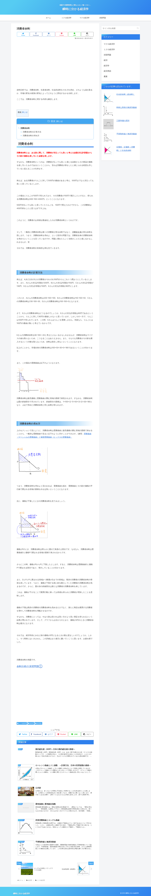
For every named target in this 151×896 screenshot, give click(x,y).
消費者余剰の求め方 (31, 135)
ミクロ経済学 (22, 723)
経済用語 (39, 723)
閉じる (24, 112)
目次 (53, 121)
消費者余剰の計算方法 (32, 132)
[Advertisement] (55, 62)
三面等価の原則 (122, 121)
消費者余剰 (25, 128)
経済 (105, 60)
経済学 (31, 723)
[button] (138, 28)
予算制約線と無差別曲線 (126, 134)
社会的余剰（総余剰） (125, 94)
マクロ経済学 (109, 44)
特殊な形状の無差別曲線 (126, 107)
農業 (105, 76)
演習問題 (107, 55)
